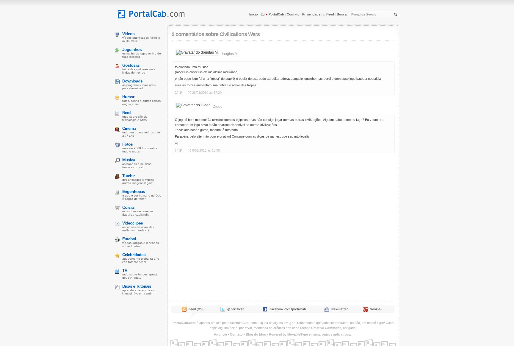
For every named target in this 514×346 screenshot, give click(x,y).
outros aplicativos (336, 334)
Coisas (128, 207)
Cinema (129, 128)
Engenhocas (133, 191)
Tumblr (128, 175)
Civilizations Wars (240, 34)
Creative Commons (326, 328)
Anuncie (220, 334)
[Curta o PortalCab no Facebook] (284, 310)
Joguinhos (132, 49)
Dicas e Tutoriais (136, 286)
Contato (293, 14)
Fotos (127, 144)
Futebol (129, 238)
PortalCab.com (184, 323)
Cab (245, 323)
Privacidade (311, 14)
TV (124, 270)
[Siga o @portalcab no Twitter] (231, 310)
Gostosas (131, 65)
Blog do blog (256, 334)
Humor (128, 96)
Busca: (342, 14)
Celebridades (133, 254)
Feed (329, 14)
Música (128, 160)
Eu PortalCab (272, 14)
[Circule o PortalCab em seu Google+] (374, 310)
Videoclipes (132, 223)
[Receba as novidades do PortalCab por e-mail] (336, 310)
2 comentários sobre (195, 34)
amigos (289, 323)
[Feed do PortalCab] (193, 310)
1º (180, 92)
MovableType (297, 334)
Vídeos (128, 33)
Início (253, 14)
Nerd (126, 112)
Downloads (132, 81)
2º (180, 150)
